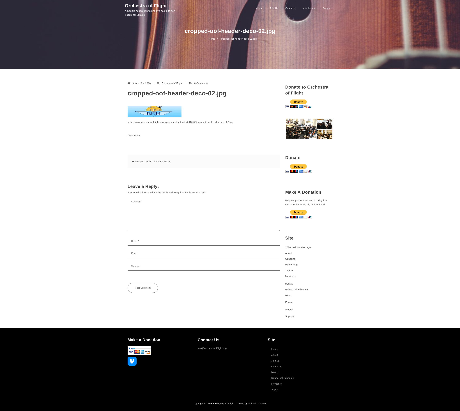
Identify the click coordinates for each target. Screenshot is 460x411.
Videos (289, 309)
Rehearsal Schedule (296, 289)
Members (308, 8)
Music (288, 295)
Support (327, 8)
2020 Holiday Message (298, 247)
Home (274, 349)
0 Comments (201, 83)
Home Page (291, 264)
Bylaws (289, 283)
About (259, 8)
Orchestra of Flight (146, 5)
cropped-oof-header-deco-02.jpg (177, 93)
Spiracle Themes (257, 403)
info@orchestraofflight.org (212, 348)
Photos (289, 302)
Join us (274, 8)
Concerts (290, 8)
